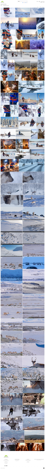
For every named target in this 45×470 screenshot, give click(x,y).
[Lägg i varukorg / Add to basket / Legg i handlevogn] (13, 16)
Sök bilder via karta (6, 5)
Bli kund (43, 1)
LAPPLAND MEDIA (17, 459)
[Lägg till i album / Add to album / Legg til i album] (14, 16)
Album (38, 1)
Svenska (41, 2)
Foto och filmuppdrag (6, 460)
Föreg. (37, 451)
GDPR (6, 463)
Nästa (42, 451)
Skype (28, 461)
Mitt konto (6, 461)
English (43, 2)
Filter (1, 5)
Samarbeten (17, 460)
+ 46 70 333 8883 (28, 460)
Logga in (42, 1)
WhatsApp (28, 462)
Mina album (6, 462)
